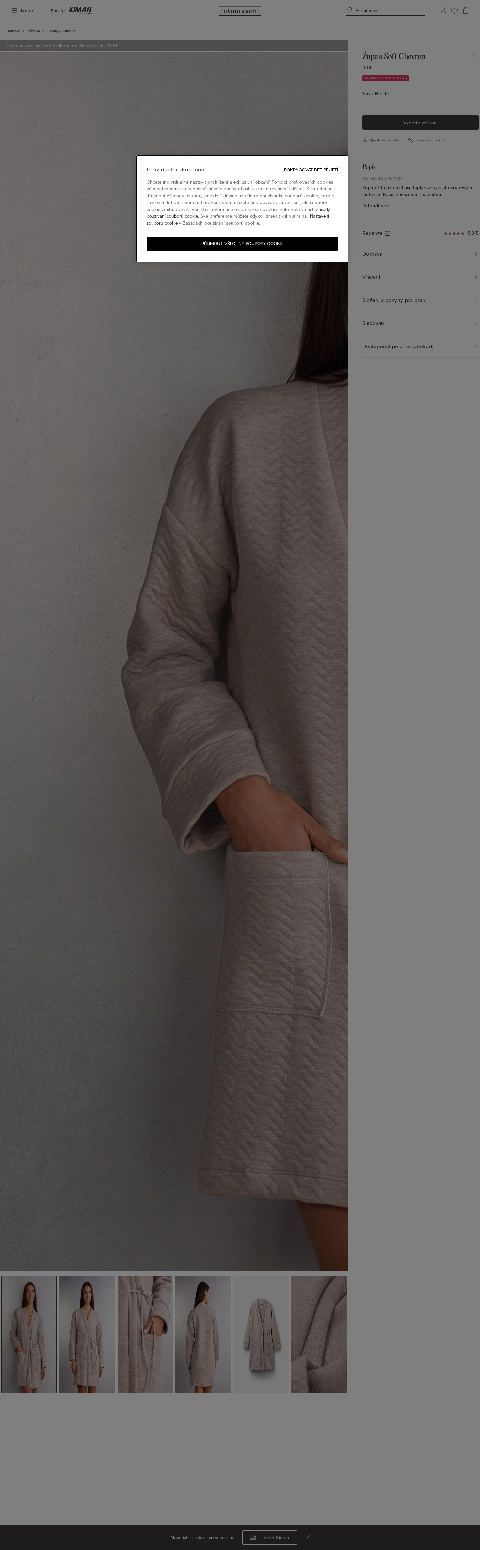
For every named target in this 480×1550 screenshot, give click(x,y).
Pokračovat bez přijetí (311, 170)
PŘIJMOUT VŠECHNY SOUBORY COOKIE (242, 243)
